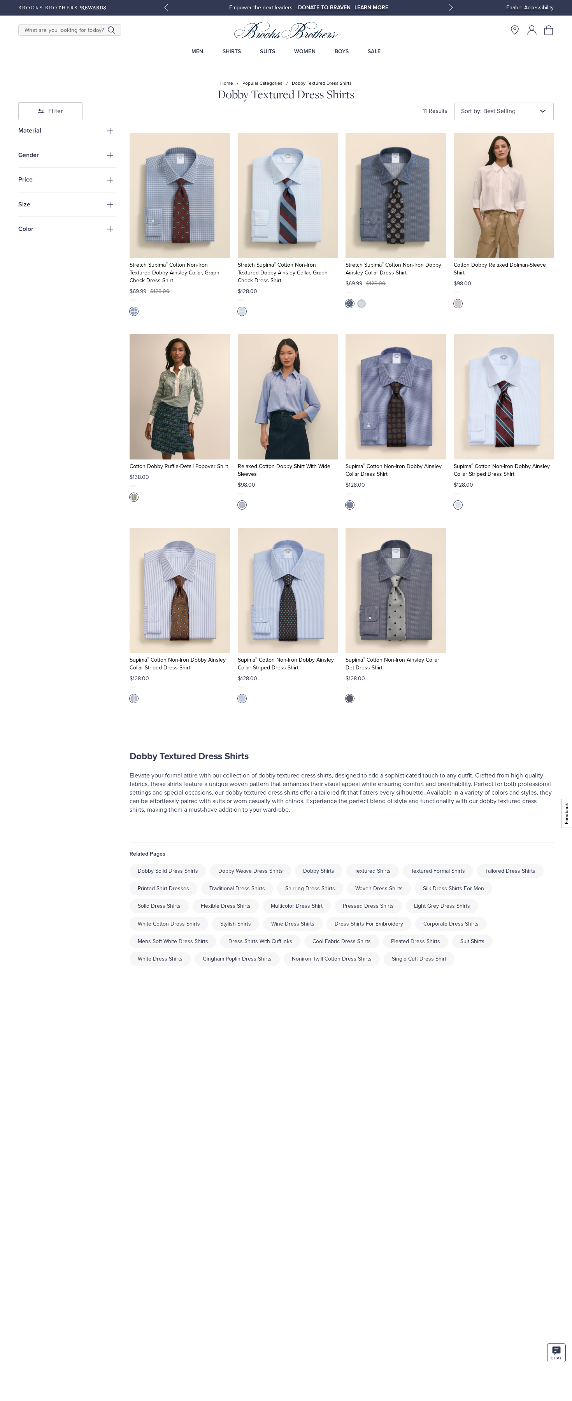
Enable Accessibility (530, 7)
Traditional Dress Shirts (237, 888)
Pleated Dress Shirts (415, 941)
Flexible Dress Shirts (226, 906)
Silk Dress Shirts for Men (453, 888)
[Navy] (350, 303)
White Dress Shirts (160, 959)
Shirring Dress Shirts (310, 888)
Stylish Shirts (235, 924)
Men (197, 51)
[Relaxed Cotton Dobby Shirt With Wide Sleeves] (288, 396)
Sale (374, 51)
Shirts (232, 51)
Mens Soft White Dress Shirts (173, 941)
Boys (342, 51)
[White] (458, 303)
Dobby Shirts (318, 871)
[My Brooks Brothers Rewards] (62, 7)
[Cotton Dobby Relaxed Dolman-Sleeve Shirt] (504, 195)
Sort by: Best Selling (488, 111)
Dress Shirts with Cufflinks (260, 941)
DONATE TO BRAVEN (324, 7)
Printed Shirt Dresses (163, 888)
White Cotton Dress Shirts (169, 924)
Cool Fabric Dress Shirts (341, 941)
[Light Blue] (242, 311)
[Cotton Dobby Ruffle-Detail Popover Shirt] (180, 396)
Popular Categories (262, 83)
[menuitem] (197, 51)
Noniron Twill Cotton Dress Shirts (332, 959)
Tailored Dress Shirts (510, 871)
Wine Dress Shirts (292, 924)
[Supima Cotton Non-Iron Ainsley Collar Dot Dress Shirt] (396, 590)
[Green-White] (134, 497)
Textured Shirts (372, 871)
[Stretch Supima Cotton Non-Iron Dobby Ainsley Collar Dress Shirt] (396, 195)
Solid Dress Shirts (159, 906)
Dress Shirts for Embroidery (369, 924)
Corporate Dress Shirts (451, 924)
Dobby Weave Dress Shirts (250, 871)
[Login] (532, 30)
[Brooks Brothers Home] (286, 30)
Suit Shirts (472, 941)
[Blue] (242, 505)
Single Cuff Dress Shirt (419, 959)
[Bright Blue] (134, 311)
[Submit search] (111, 30)
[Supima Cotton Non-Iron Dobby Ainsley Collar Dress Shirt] (396, 396)
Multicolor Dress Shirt (297, 906)
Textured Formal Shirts (438, 871)
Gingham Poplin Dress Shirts (237, 959)
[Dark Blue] (350, 698)
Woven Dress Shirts (379, 888)
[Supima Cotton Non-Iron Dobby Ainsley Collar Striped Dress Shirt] (504, 396)
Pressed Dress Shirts (368, 906)
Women (305, 51)
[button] (549, 30)
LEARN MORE (371, 7)
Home (226, 83)
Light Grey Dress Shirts (442, 906)
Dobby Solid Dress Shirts (168, 871)
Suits (267, 51)
